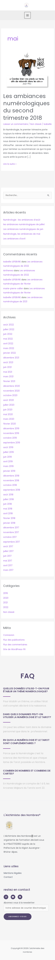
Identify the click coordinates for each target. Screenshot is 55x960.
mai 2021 (7, 372)
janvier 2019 (9, 471)
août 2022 (8, 324)
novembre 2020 (11, 390)
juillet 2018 (8, 499)
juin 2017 (7, 556)
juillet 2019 (8, 452)
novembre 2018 (11, 480)
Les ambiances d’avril (14, 238)
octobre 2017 (10, 537)
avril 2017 (8, 565)
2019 (5, 593)
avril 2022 (8, 343)
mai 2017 (7, 560)
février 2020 (9, 423)
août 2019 (8, 447)
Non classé (35, 124)
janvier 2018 (9, 523)
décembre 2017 (11, 527)
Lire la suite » (9, 163)
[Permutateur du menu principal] (27, 15)
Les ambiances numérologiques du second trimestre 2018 (26, 107)
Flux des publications (14, 639)
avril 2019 (8, 461)
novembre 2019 (11, 433)
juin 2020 (7, 409)
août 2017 (8, 546)
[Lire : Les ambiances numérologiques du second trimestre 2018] (27, 70)
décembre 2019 (11, 428)
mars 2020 (8, 419)
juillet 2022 (8, 329)
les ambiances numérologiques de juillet (24, 224)
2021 (5, 602)
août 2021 (8, 362)
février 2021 (9, 381)
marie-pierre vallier (13, 288)
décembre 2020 (11, 386)
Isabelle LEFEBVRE (12, 261)
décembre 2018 (11, 475)
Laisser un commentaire (15, 124)
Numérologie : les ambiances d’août (21, 219)
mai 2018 (7, 508)
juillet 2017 (8, 551)
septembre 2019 (11, 442)
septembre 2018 (11, 489)
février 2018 (9, 518)
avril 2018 (8, 513)
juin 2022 (7, 334)
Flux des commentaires (15, 644)
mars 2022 (8, 348)
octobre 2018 (10, 485)
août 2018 (8, 494)
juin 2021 (7, 367)
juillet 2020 (8, 404)
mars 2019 (8, 466)
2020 (5, 598)
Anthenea (8, 270)
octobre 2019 (10, 437)
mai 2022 (8, 338)
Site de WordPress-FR (14, 649)
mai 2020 (8, 414)
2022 (5, 607)
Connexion (8, 635)
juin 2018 (7, 504)
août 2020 (8, 400)
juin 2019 (7, 456)
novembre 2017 (11, 532)
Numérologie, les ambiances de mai (21, 233)
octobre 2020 (10, 395)
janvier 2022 (9, 352)
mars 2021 (8, 376)
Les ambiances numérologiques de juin (23, 229)
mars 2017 (8, 570)
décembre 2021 (11, 357)
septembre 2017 (11, 541)
